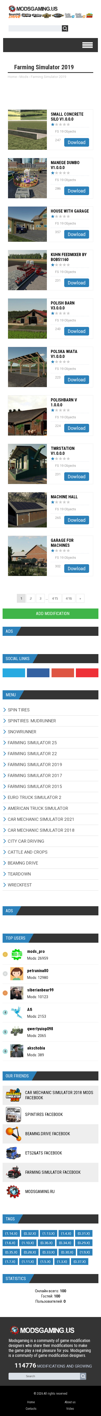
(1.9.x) (85, 1252)
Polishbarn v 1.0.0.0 (64, 402)
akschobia (36, 1048)
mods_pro (36, 951)
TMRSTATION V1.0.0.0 (63, 451)
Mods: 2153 (36, 1016)
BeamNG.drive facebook (47, 1133)
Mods (23, 77)
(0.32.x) (30, 1233)
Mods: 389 (35, 1055)
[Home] (50, 16)
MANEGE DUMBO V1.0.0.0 (65, 165)
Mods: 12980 (37, 978)
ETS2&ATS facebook (43, 1153)
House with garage (70, 211)
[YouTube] (87, 672)
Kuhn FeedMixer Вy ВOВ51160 (68, 257)
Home (12, 77)
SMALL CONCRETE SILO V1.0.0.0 (67, 117)
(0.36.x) (46, 1243)
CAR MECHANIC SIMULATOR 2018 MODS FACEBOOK (59, 1095)
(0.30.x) (67, 1252)
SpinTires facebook (44, 1114)
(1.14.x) (11, 1233)
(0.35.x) (11, 1252)
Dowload (76, 142)
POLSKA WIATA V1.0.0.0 (64, 354)
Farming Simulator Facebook (53, 1172)
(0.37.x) (80, 1261)
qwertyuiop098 (40, 1028)
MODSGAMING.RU (40, 1191)
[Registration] (87, 29)
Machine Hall (64, 496)
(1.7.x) (10, 1261)
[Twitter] (14, 672)
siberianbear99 (40, 990)
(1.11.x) (28, 1261)
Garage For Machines (62, 543)
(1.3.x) (62, 1261)
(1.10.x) (28, 1243)
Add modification (52, 613)
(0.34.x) (65, 1243)
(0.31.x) (84, 1233)
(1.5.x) (45, 1261)
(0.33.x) (48, 1252)
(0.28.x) (30, 1252)
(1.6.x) (10, 1243)
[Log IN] (75, 29)
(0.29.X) (84, 1243)
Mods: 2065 (36, 1036)
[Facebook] (38, 672)
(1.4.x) (66, 1233)
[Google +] (63, 672)
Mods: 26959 (37, 958)
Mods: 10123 (37, 997)
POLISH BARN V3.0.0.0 (63, 305)
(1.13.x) (48, 1233)
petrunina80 (37, 970)
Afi (29, 1009)
